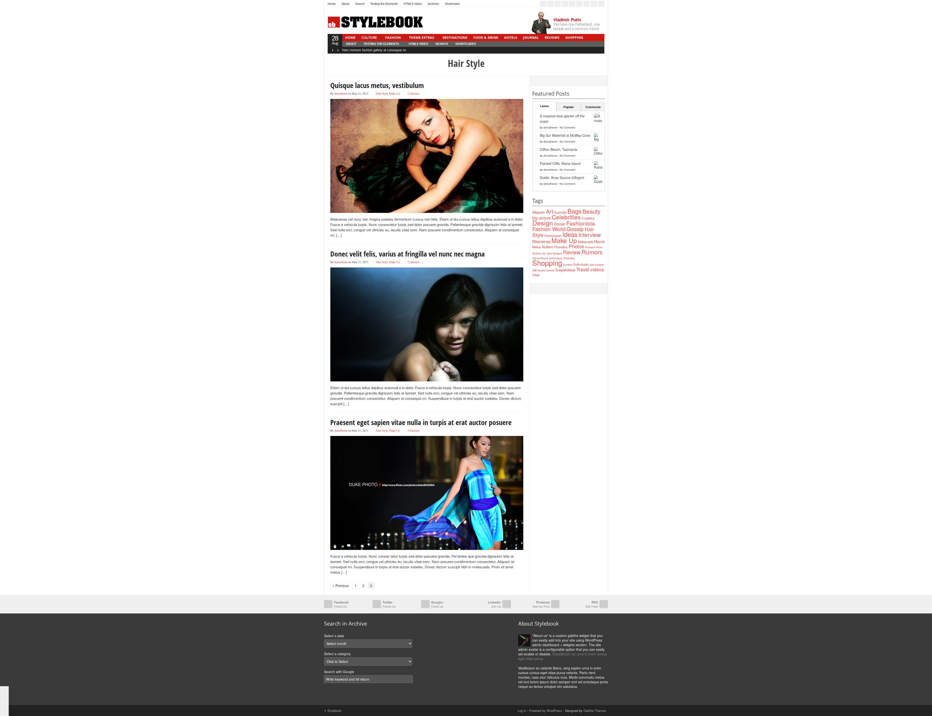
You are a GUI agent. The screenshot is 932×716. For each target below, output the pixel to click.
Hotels (510, 37)
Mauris (599, 241)
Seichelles (569, 258)
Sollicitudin (581, 264)
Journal (531, 37)
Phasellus (561, 247)
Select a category (337, 653)
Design (542, 222)
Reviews (552, 37)
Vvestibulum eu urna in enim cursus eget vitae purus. (562, 656)
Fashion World (549, 229)
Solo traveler (597, 264)
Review (572, 252)
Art (549, 211)
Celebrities (566, 216)
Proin (599, 247)
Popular (568, 107)
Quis (549, 253)
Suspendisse (565, 269)
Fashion (393, 37)
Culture (369, 37)
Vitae (536, 275)
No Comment (567, 127)
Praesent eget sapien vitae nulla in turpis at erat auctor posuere (421, 422)
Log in (522, 710)
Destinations (454, 37)
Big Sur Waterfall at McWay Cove (565, 135)
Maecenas (541, 241)
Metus (536, 247)
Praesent (590, 247)
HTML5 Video (413, 4)
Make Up (394, 93)
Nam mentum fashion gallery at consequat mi (374, 50)
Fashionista (580, 223)
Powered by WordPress (545, 710)
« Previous (341, 585)
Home (332, 4)
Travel (582, 269)
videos (597, 269)
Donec (559, 224)
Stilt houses (538, 270)
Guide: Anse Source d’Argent (562, 177)
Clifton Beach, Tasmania (558, 149)
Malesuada (585, 241)
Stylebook (332, 710)
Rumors (592, 252)
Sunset (550, 270)
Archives (433, 4)
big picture (541, 218)
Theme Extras (421, 37)
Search (360, 4)
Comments (593, 107)
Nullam (547, 246)
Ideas (569, 234)
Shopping (574, 37)
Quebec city (539, 253)
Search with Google (339, 671)
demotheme (341, 93)
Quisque (557, 253)
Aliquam (538, 212)
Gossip (575, 229)
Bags (574, 211)
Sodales (567, 264)
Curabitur (588, 218)
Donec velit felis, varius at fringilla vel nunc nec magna (407, 254)
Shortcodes (452, 4)
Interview (589, 235)
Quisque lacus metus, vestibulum (377, 85)
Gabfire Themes (594, 710)
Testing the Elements (384, 4)
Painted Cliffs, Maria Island (560, 163)
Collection (413, 93)
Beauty (591, 211)
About (345, 4)
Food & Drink (485, 37)
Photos (576, 246)
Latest (544, 106)
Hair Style (382, 93)
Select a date (334, 635)
